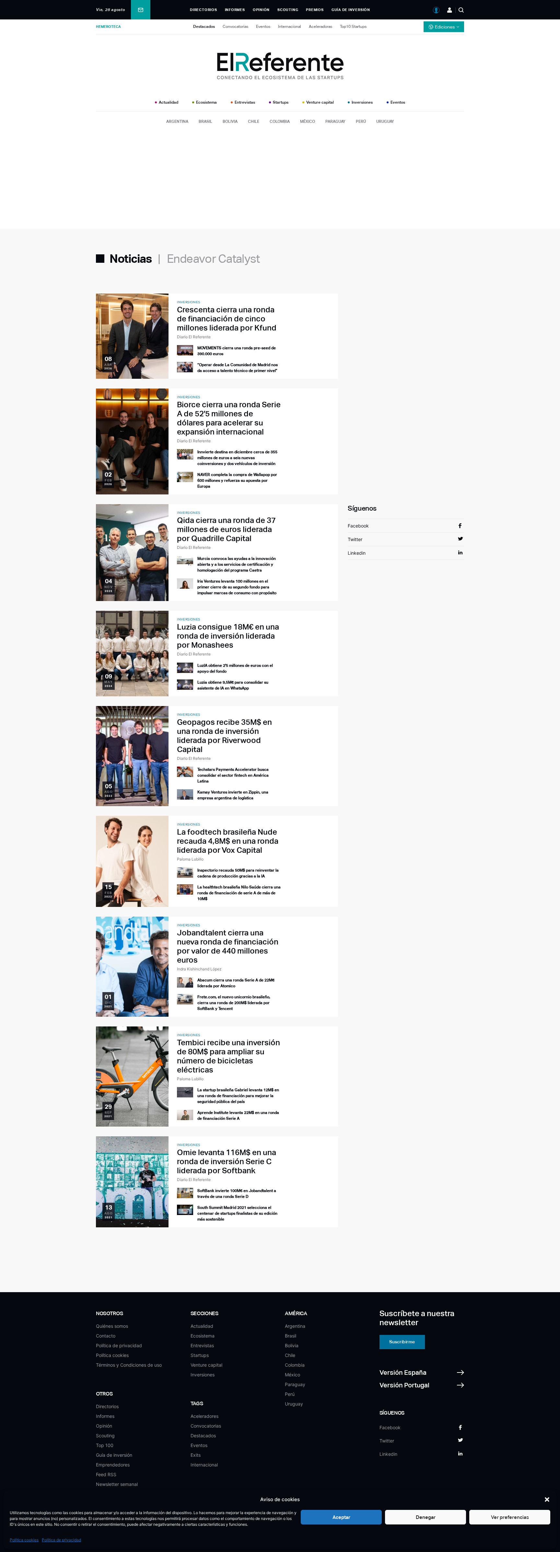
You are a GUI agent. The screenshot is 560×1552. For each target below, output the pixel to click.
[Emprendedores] (449, 10)
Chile (253, 121)
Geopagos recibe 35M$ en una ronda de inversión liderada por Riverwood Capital (224, 736)
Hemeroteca (108, 27)
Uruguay (385, 121)
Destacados (204, 26)
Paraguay (335, 121)
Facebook (358, 525)
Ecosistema (206, 102)
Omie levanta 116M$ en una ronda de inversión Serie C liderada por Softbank (226, 1161)
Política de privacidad (61, 1539)
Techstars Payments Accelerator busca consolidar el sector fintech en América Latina (233, 775)
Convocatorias (235, 26)
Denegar (426, 1517)
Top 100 (104, 1445)
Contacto (105, 1335)
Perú (361, 121)
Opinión (261, 10)
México (307, 121)
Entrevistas (245, 102)
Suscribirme (402, 1341)
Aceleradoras (320, 26)
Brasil (205, 121)
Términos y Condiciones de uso (129, 1365)
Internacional (289, 26)
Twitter (355, 539)
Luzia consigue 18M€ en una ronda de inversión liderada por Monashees (228, 635)
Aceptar (341, 1517)
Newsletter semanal (117, 1484)
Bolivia (230, 121)
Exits (196, 1455)
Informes (235, 10)
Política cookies (24, 1539)
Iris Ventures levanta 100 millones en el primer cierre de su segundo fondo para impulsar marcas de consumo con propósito (236, 587)
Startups (280, 102)
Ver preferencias (510, 1517)
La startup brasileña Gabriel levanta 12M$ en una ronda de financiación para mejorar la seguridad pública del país (238, 1096)
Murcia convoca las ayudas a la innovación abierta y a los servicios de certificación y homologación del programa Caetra (236, 564)
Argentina (177, 121)
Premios (314, 10)
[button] (547, 1499)
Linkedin (357, 553)
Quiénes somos (112, 1326)
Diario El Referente (194, 336)
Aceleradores (204, 1416)
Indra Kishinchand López (199, 969)
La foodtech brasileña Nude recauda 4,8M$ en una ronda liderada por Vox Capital (227, 841)
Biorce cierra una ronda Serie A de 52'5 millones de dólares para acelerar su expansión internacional (229, 418)
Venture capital (320, 102)
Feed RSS (106, 1474)
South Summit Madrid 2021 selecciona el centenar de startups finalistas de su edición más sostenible (237, 1213)
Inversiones (362, 102)
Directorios (203, 10)
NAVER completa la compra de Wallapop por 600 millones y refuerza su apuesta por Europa (237, 480)
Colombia (280, 121)
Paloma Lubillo (190, 859)
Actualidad (168, 102)
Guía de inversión (351, 10)
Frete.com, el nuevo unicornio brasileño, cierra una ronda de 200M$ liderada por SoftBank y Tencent (233, 1003)
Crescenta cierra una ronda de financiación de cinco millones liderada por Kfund (226, 318)
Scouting (287, 10)
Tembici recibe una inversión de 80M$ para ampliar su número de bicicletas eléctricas (228, 1056)
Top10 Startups (353, 26)
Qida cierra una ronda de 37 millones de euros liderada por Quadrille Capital (226, 529)
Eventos (263, 26)
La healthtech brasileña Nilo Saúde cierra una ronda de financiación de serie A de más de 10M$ (239, 893)
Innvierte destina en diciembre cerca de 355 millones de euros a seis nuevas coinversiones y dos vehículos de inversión (237, 458)
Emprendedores (113, 1464)
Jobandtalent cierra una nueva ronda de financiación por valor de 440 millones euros (227, 946)
